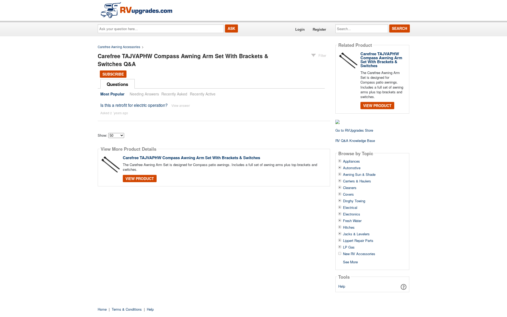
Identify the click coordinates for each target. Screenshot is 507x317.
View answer (180, 105)
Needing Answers (144, 94)
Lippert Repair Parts (358, 240)
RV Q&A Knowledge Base (355, 140)
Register (319, 29)
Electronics (351, 214)
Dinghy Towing (354, 201)
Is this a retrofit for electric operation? (134, 105)
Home (102, 309)
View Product (139, 178)
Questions (117, 84)
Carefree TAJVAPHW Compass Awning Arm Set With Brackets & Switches (191, 157)
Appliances (351, 161)
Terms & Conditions (127, 309)
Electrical (350, 207)
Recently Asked (174, 94)
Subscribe (113, 74)
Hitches (349, 227)
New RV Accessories (359, 254)
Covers (348, 194)
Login (300, 29)
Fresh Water (352, 221)
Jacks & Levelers (356, 234)
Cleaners (349, 188)
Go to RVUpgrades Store (354, 130)
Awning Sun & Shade (359, 174)
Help (341, 286)
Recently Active (202, 94)
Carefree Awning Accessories (119, 46)
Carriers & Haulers (357, 181)
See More (350, 261)
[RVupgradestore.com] (136, 9)
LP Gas (349, 247)
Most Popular (112, 94)
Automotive (351, 168)
